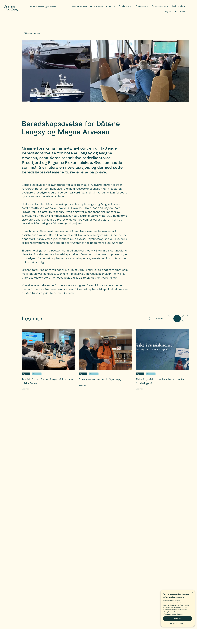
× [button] (192, 592)
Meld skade (177, 6)
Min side (181, 11)
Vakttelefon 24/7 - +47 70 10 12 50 (87, 6)
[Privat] (11, 8)
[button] (177, 623)
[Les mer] (48, 349)
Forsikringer (124, 6)
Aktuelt (109, 6)
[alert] (178, 608)
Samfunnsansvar (159, 6)
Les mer (25, 389)
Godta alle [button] (177, 618)
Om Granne (141, 6)
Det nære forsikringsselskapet (42, 6)
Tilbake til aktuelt (32, 33)
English (168, 11)
